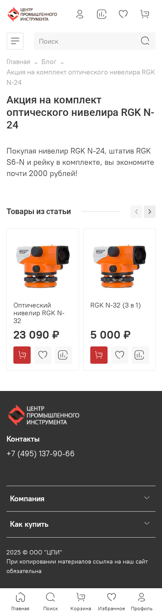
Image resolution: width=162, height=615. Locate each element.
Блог (49, 61)
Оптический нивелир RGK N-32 (38, 312)
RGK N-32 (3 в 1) (115, 304)
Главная (18, 61)
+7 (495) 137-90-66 (40, 453)
